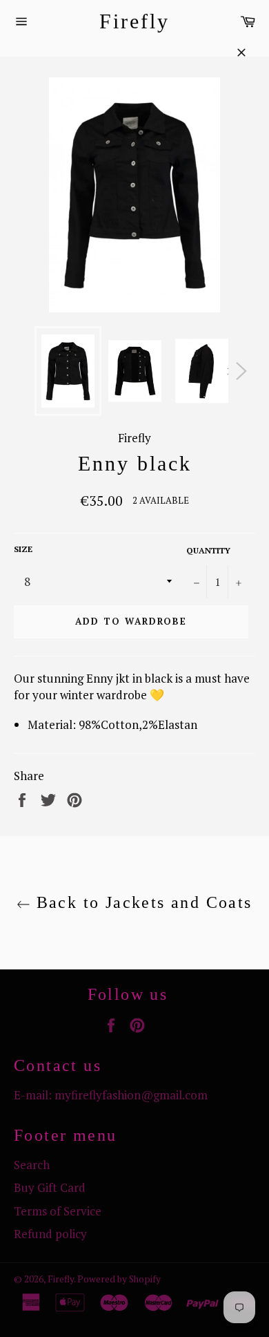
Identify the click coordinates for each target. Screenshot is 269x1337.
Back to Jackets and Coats (141, 902)
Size (23, 549)
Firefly (134, 21)
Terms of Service (57, 1211)
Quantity (208, 550)
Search (32, 1165)
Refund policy (50, 1234)
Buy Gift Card (50, 1187)
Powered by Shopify (119, 1279)
